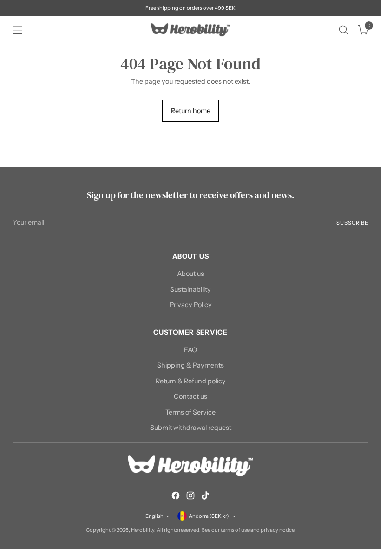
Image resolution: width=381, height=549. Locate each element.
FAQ (190, 350)
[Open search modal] (343, 30)
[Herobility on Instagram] (190, 497)
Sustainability (190, 289)
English (154, 516)
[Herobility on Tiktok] (205, 497)
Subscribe (352, 223)
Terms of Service (190, 412)
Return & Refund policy (191, 381)
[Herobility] (190, 29)
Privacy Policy (191, 305)
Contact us (190, 396)
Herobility (142, 530)
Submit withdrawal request (190, 427)
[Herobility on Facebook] (175, 497)
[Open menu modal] (17, 30)
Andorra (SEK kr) (209, 516)
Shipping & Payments (190, 365)
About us (190, 273)
